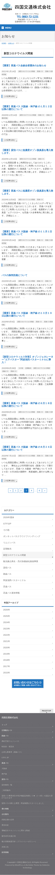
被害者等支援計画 (9, 836)
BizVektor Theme (32, 865)
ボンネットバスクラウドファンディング (21, 536)
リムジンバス (9, 542)
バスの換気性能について (14, 275)
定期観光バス (7, 730)
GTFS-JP (5, 758)
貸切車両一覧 (7, 785)
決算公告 (5, 847)
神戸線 (4, 774)
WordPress (19, 865)
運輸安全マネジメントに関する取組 (16, 830)
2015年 (6, 672)
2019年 (6, 654)
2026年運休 (8, 517)
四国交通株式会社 (24, 862)
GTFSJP (7, 523)
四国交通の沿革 (8, 820)
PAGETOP (46, 711)
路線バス (40, 281)
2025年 (6, 616)
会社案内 (5, 814)
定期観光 (28, 368)
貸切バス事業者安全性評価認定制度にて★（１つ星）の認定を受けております (27, 797)
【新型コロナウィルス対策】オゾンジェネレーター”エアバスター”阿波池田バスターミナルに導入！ (27, 359)
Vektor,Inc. (46, 865)
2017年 (6, 666)
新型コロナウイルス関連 (27, 71)
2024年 (6, 622)
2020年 (6, 647)
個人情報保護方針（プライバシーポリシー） (19, 841)
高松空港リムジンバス (10, 741)
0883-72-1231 (30, 16)
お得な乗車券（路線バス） (12, 752)
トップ (4, 725)
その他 (21, 368)
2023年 (6, 628)
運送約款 (5, 825)
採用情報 (5, 852)
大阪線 (4, 768)
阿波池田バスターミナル (14, 580)
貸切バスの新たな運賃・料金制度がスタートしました (23, 803)
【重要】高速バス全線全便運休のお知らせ (24, 65)
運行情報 (5, 809)
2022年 (6, 635)
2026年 (6, 610)
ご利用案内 (6, 790)
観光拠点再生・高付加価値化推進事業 (20, 561)
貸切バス (41, 159)
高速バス (40, 71)
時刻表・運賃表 (8, 747)
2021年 (6, 641)
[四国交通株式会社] (27, 8)
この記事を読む (9, 96)
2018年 (6, 660)
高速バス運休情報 (11, 593)
